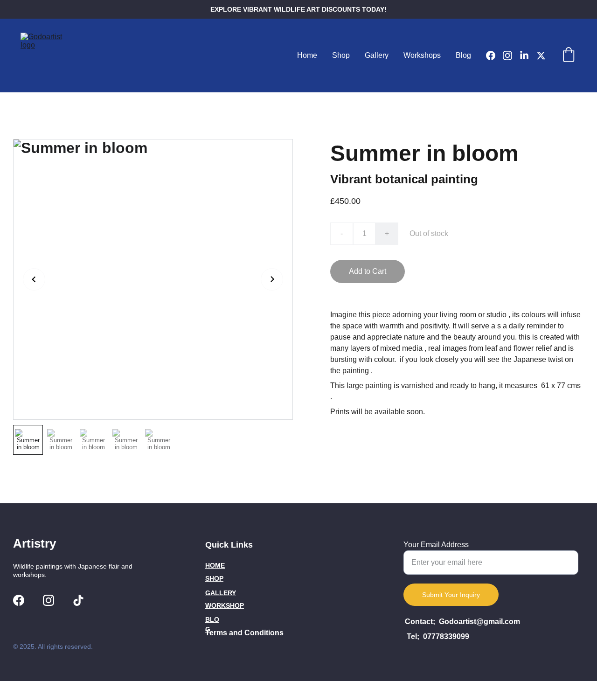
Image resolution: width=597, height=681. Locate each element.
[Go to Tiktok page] (78, 600)
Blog (463, 55)
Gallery (377, 55)
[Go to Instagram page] (511, 55)
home (215, 565)
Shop (341, 55)
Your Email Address (436, 545)
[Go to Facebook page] (494, 55)
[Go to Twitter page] (541, 55)
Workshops (422, 55)
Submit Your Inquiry (451, 594)
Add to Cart (367, 271)
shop (214, 578)
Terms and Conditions (244, 633)
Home (307, 55)
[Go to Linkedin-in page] (528, 55)
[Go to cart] (568, 55)
